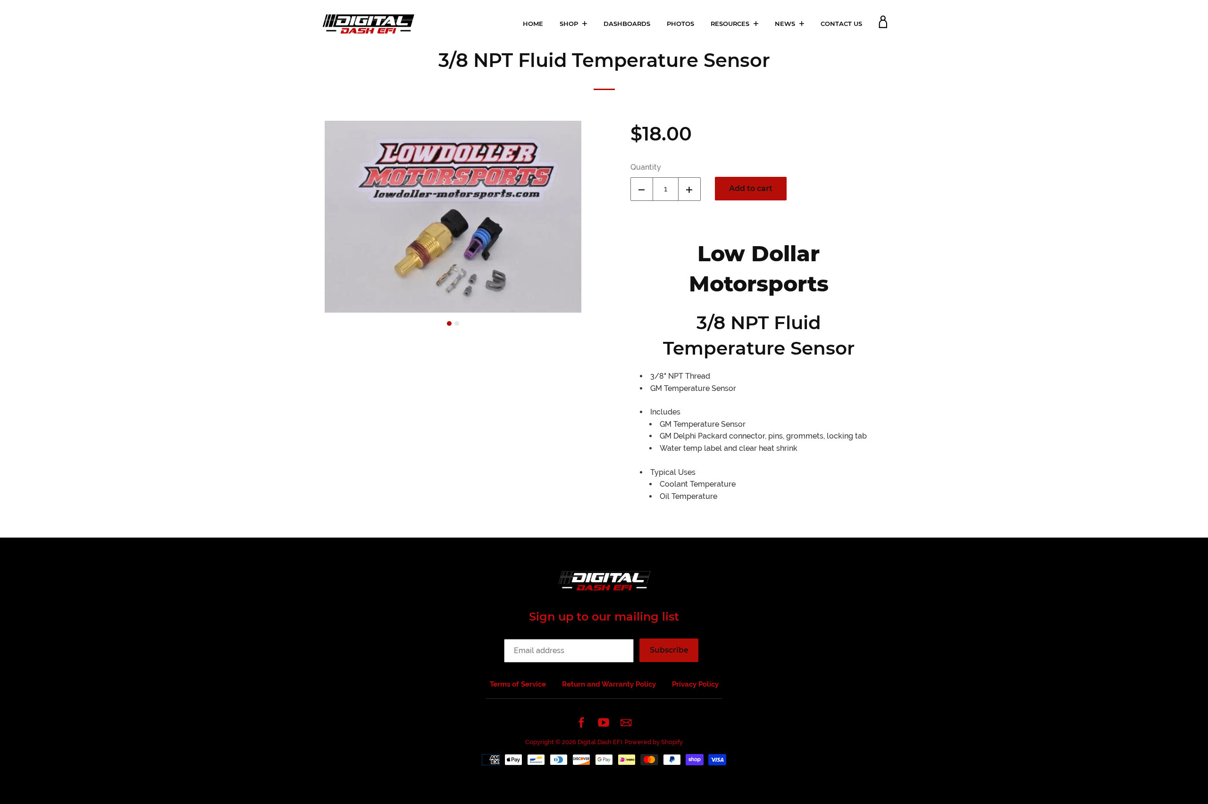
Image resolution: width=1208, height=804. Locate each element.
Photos (680, 23)
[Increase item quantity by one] (689, 189)
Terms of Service (518, 684)
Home (533, 23)
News (786, 23)
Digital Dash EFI (600, 742)
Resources (731, 23)
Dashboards (627, 23)
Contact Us (841, 23)
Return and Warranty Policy (609, 684)
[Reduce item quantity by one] (641, 189)
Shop (570, 23)
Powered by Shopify (654, 742)
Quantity (645, 167)
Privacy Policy (695, 684)
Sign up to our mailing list (604, 616)
